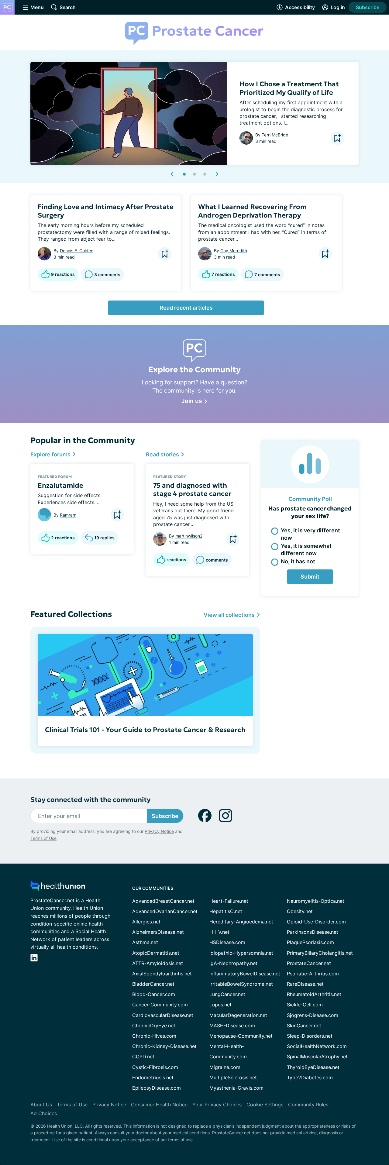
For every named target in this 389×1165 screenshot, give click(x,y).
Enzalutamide (60, 485)
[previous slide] (172, 174)
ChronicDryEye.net (153, 1025)
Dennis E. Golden (76, 250)
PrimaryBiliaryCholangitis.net (320, 953)
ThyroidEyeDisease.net (313, 1067)
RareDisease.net (305, 984)
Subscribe (367, 7)
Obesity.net (300, 911)
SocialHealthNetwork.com (317, 1046)
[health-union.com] (57, 887)
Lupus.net (220, 1005)
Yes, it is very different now (310, 534)
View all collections (230, 615)
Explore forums (51, 454)
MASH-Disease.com (232, 1025)
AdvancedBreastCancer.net (163, 901)
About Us (41, 1104)
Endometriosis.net (153, 1077)
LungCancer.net (227, 994)
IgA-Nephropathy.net (233, 963)
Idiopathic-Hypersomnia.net (241, 953)
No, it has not (298, 561)
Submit (310, 576)
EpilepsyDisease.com (156, 1088)
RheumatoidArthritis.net (314, 994)
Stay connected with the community (90, 800)
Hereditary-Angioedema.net (241, 922)
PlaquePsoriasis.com (310, 942)
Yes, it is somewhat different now (306, 549)
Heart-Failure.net (228, 901)
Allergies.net (146, 922)
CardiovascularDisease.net (162, 1015)
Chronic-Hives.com (154, 1036)
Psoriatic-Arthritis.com (313, 974)
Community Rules (308, 1104)
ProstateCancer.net (309, 963)
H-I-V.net (219, 932)
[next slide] (216, 174)
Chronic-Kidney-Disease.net (164, 1046)
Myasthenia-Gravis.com (236, 1088)
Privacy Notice (159, 831)
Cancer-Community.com (160, 1005)
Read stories (163, 454)
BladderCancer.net (153, 984)
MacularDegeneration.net (238, 1015)
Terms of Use (43, 838)
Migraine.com (224, 1067)
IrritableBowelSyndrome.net (241, 984)
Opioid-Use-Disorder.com (316, 922)
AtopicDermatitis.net (155, 953)
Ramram (68, 514)
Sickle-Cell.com (305, 1005)
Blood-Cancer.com (153, 994)
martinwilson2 (188, 535)
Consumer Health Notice (159, 1104)
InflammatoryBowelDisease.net (244, 974)
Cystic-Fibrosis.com (155, 1067)
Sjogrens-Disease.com (312, 1015)
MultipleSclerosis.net (233, 1077)
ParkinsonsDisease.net (312, 932)
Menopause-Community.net (241, 1036)
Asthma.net (145, 942)
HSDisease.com (227, 942)
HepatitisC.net (225, 911)
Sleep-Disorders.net (309, 1036)
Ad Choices (43, 1113)
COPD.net (143, 1056)
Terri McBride (275, 134)
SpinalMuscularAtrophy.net (317, 1056)
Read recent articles (186, 307)
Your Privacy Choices (217, 1104)
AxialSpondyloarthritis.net (162, 974)
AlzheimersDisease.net (158, 932)
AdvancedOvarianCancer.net (165, 911)
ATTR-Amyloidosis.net (157, 963)
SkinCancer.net (304, 1025)
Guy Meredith (233, 250)
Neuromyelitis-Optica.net (315, 901)
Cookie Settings (264, 1104)
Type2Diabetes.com (310, 1077)
